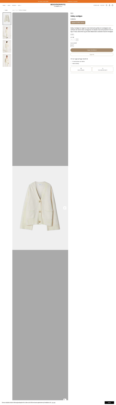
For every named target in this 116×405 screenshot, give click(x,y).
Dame (9, 5)
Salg (19, 5)
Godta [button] (109, 402)
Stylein (71, 13)
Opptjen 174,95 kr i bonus (78, 22)
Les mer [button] (53, 402)
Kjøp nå (92, 54)
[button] (106, 5)
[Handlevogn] (112, 5)
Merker (14, 5)
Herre (4, 5)
